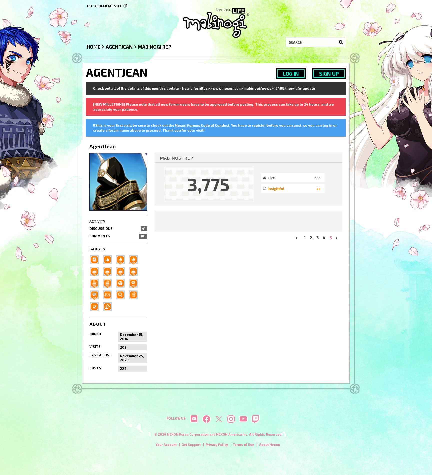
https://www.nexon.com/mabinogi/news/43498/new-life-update (257, 88)
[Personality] (109, 294)
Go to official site (104, 6)
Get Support (191, 445)
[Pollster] (135, 294)
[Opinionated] (96, 294)
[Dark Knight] (122, 271)
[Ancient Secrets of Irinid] (96, 282)
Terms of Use (243, 445)
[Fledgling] (122, 259)
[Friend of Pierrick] (96, 259)
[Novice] (135, 259)
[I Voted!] (96, 306)
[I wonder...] (122, 294)
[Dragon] (109, 282)
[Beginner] (109, 259)
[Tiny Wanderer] (135, 282)
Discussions (118, 228)
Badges (97, 249)
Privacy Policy (217, 445)
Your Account (166, 445)
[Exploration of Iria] (135, 271)
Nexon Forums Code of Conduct (202, 125)
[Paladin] (109, 271)
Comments (118, 236)
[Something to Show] (109, 306)
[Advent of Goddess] (96, 271)
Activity (97, 221)
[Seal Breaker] (122, 282)
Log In (291, 73)
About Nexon (269, 445)
